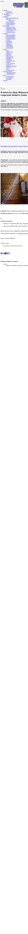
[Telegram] (9, 253)
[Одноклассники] (3, 253)
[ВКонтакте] (1, 253)
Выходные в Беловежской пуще (12, 245)
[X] (5, 253)
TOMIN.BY (3, 101)
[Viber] (7, 253)
